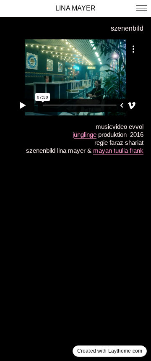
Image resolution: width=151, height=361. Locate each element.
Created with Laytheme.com (109, 351)
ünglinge (85, 134)
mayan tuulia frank (118, 150)
